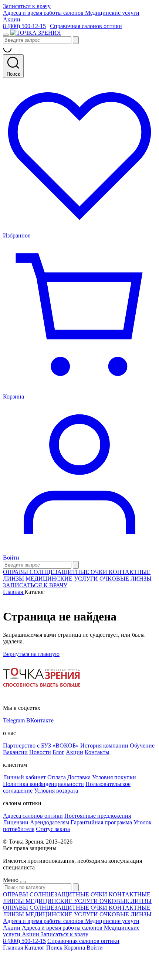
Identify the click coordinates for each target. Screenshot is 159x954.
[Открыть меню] (6, 35)
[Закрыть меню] (23, 882)
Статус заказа (53, 829)
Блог (58, 752)
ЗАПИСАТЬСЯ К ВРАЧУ (35, 585)
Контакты (97, 752)
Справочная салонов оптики (86, 26)
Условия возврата (56, 790)
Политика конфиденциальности (43, 784)
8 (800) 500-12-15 (24, 26)
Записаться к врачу (27, 6)
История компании (104, 745)
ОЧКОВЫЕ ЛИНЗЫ (125, 578)
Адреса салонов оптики (33, 816)
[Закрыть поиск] (76, 565)
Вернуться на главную (31, 654)
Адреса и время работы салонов (44, 13)
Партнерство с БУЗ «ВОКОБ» (41, 745)
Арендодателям (49, 822)
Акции (11, 19)
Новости (40, 752)
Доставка (79, 777)
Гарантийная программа (101, 822)
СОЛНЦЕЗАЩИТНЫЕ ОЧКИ (69, 572)
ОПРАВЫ (16, 572)
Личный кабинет (24, 777)
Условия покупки (114, 777)
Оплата (56, 777)
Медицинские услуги (112, 13)
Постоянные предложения (97, 816)
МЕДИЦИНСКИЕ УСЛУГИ (62, 578)
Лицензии (15, 822)
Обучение (142, 745)
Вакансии (15, 752)
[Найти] (76, 40)
